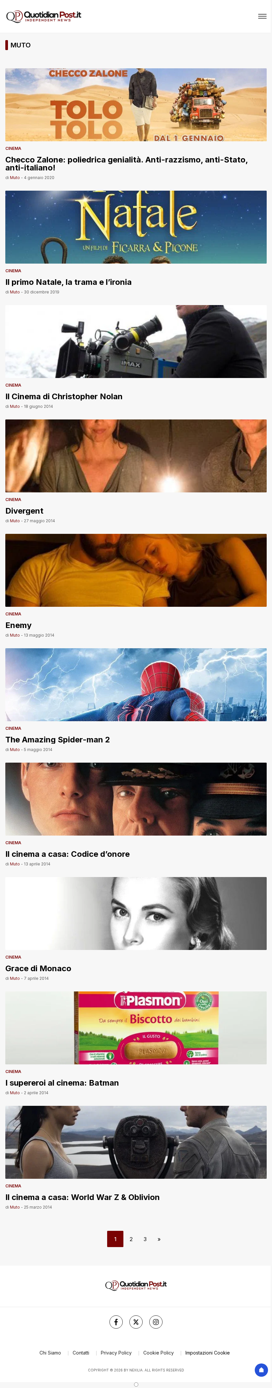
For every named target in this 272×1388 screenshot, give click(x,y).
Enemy (18, 624)
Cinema (13, 148)
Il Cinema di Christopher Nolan (64, 396)
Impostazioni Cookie (207, 1353)
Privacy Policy (116, 1353)
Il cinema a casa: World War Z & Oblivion (82, 1196)
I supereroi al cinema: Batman (62, 1082)
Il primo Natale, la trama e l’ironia (68, 281)
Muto (15, 177)
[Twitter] (136, 1322)
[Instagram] (156, 1322)
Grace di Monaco (38, 968)
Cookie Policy (158, 1353)
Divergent (24, 510)
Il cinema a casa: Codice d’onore (67, 853)
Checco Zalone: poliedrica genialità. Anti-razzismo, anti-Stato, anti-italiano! (126, 163)
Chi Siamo (50, 1353)
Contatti (81, 1353)
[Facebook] (116, 1322)
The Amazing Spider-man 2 (57, 739)
